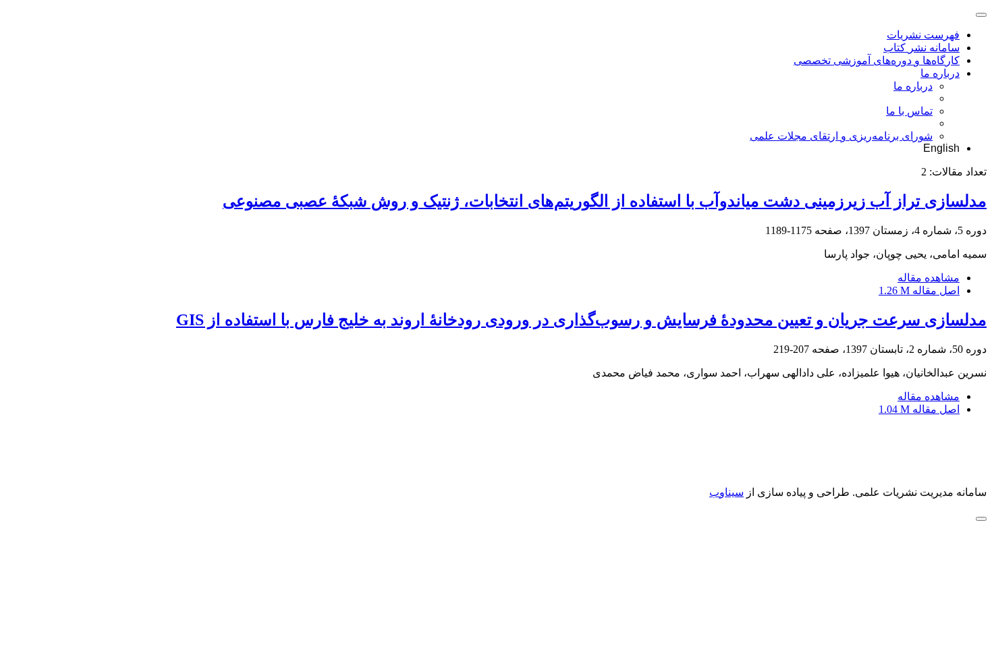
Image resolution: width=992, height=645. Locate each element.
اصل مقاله (919, 290)
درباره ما (940, 73)
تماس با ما (909, 111)
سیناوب (726, 492)
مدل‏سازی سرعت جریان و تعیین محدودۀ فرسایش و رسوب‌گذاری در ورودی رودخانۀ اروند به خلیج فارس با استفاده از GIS (581, 320)
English (941, 148)
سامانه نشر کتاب (921, 47)
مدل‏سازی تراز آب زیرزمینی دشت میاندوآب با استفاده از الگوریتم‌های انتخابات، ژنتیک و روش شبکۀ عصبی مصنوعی (605, 201)
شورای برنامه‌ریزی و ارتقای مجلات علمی (841, 136)
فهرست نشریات (923, 34)
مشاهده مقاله (929, 277)
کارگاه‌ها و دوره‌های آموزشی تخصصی (877, 60)
